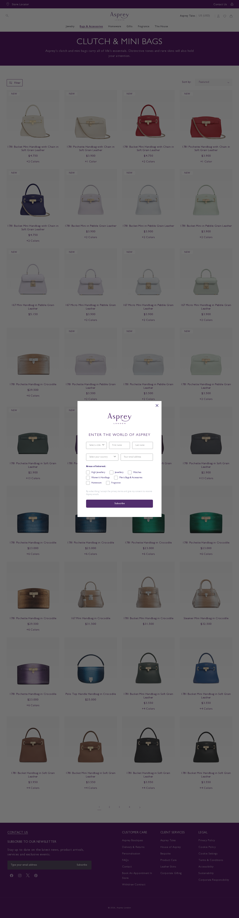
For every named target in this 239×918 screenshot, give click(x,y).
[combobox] (95, 445)
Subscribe (119, 503)
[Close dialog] (157, 405)
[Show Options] (103, 445)
